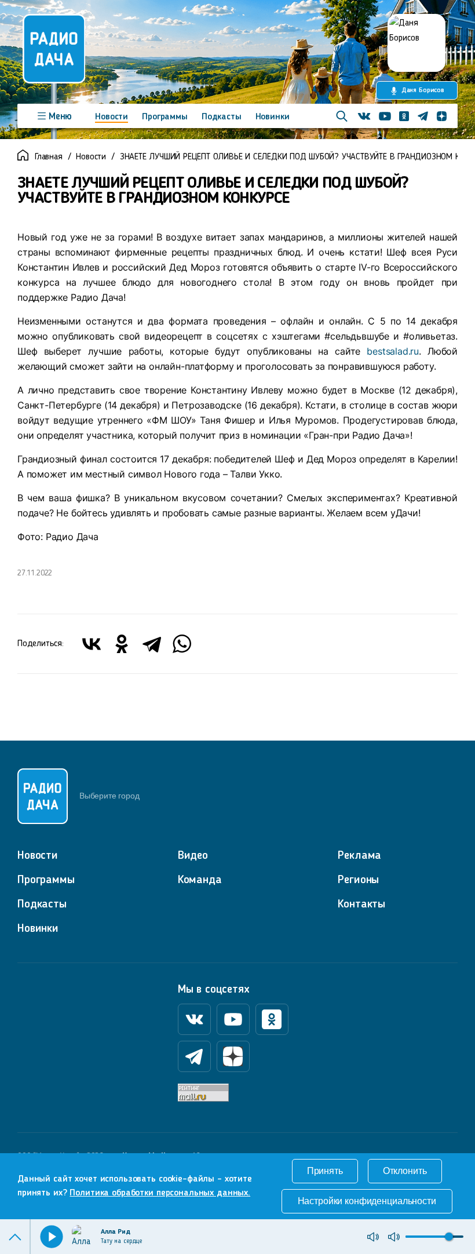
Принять (325, 1171)
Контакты (361, 904)
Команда (200, 880)
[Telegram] (152, 644)
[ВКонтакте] (91, 644)
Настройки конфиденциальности (367, 1201)
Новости (111, 117)
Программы (165, 117)
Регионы (358, 880)
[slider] (449, 1237)
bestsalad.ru (393, 351)
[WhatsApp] (182, 644)
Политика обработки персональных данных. (160, 1193)
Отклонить (405, 1171)
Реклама (359, 856)
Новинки (272, 117)
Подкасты (222, 117)
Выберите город (109, 795)
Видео (193, 856)
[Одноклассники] (122, 644)
